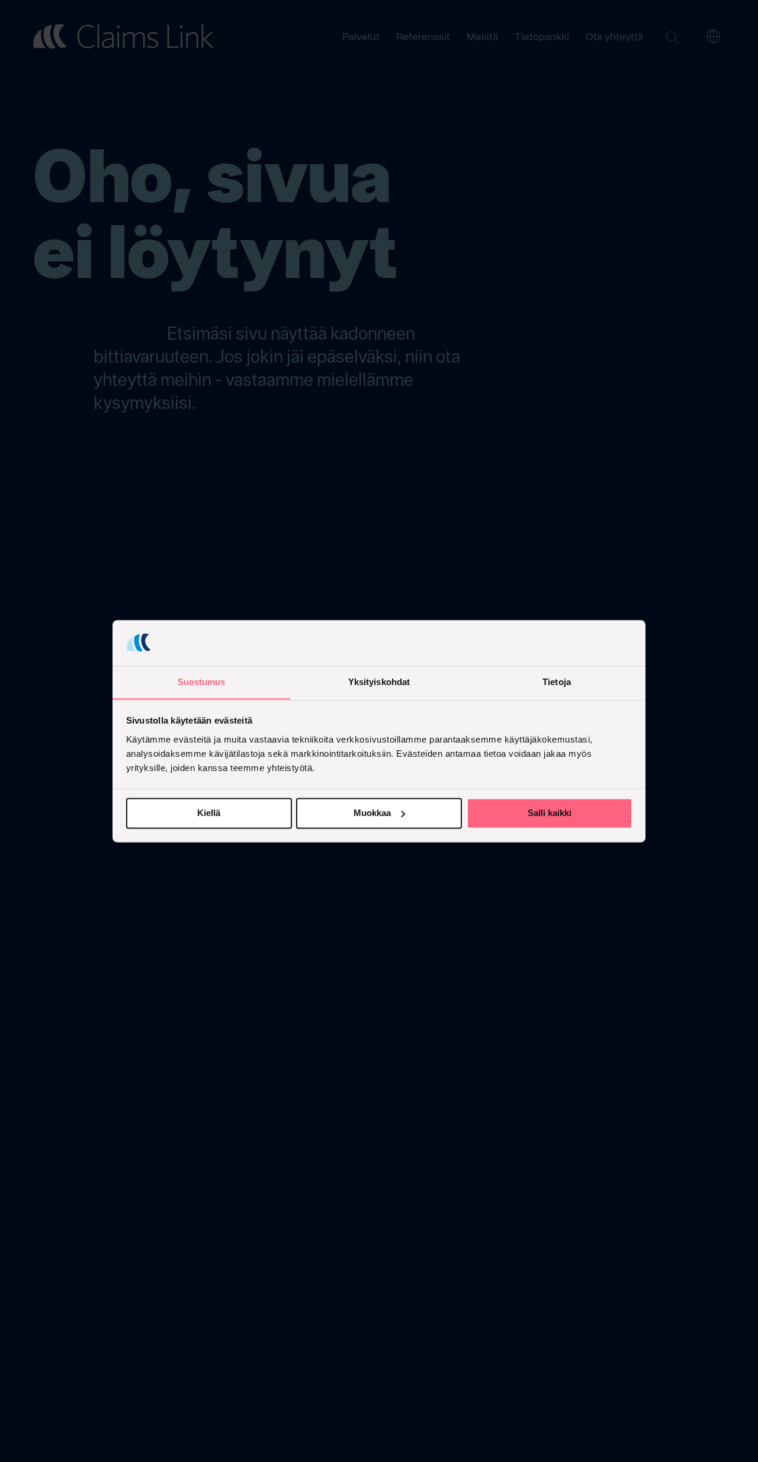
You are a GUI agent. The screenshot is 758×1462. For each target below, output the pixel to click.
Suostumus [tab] (202, 682)
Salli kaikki (549, 813)
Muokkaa (372, 813)
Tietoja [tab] (556, 682)
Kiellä (208, 813)
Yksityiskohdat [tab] (379, 682)
